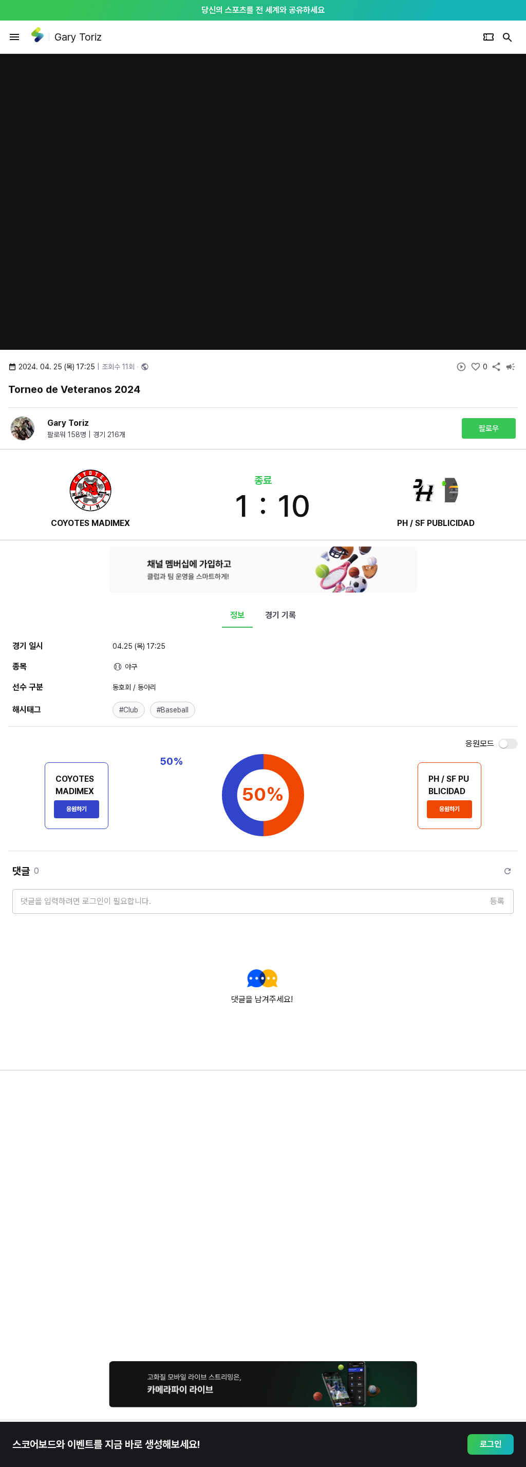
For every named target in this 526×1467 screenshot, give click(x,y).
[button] (128, 710)
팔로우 (489, 428)
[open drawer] (14, 37)
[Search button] (507, 37)
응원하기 (76, 809)
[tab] (237, 615)
